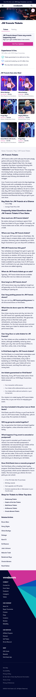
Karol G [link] (3, 539)
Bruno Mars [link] (5, 522)
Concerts (10, 151)
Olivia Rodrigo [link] (6, 531)
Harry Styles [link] (5, 526)
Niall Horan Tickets (11, 505)
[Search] (31, 5)
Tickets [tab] (5, 29)
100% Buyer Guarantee (20, 2)
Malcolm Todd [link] (6, 553)
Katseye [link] (4, 535)
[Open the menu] (2, 5)
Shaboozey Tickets (11, 499)
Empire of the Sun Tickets (13, 502)
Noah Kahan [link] (5, 566)
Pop (15, 151)
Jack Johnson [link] (6, 548)
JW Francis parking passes (22, 300)
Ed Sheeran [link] (5, 544)
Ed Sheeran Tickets (11, 508)
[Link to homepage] (18, 5)
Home (3, 151)
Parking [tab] (13, 29)
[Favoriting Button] (33, 10)
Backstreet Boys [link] (6, 557)
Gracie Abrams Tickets (12, 511)
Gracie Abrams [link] (6, 561)
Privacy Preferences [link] (8, 683)
